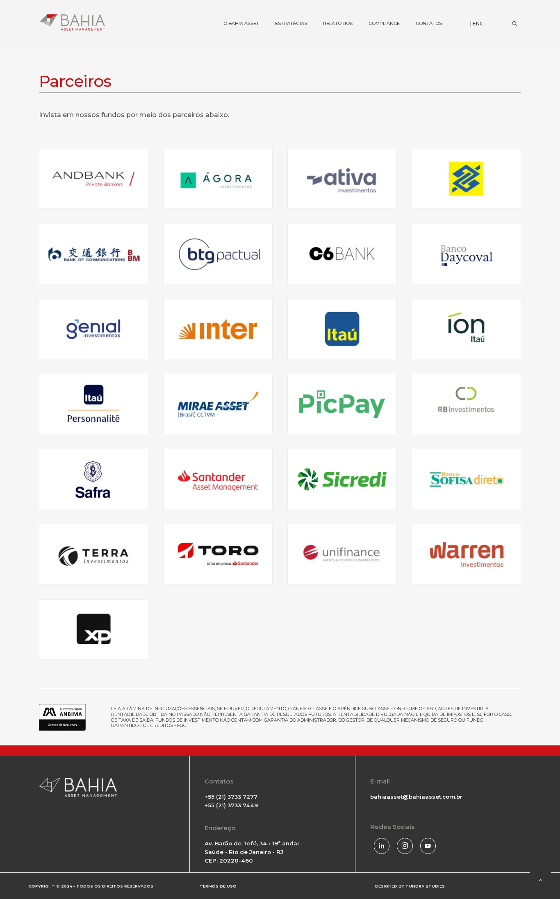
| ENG (477, 23)
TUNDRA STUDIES (425, 886)
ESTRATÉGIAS (284, 10)
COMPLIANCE (377, 10)
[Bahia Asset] (72, 22)
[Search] (514, 23)
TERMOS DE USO (218, 886)
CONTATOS (422, 10)
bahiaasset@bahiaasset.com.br (416, 796)
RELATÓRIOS (330, 10)
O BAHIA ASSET (234, 10)
